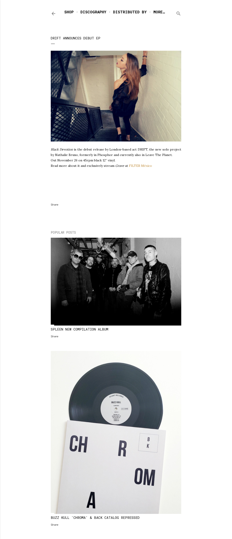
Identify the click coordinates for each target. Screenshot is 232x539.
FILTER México (140, 166)
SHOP (69, 11)
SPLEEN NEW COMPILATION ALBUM (79, 329)
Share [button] (54, 204)
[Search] (178, 12)
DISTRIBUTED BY (130, 11)
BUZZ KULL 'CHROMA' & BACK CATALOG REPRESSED (95, 517)
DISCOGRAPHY (93, 11)
